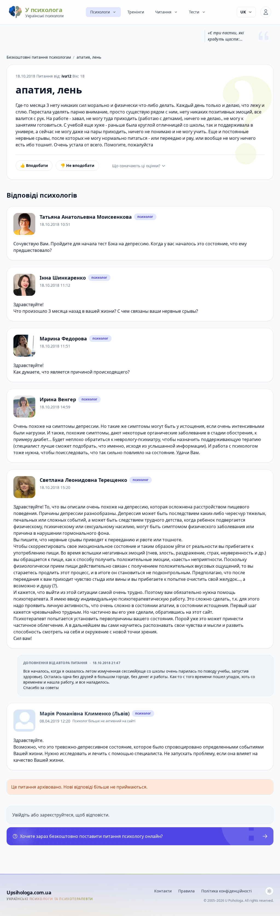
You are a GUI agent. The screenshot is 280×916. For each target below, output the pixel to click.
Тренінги (135, 12)
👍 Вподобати (34, 165)
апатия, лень (89, 57)
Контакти (163, 891)
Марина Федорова (63, 338)
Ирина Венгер (58, 399)
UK (243, 12)
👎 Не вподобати (77, 165)
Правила (186, 891)
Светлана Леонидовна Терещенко (83, 480)
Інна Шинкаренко (63, 277)
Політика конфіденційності (226, 891)
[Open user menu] (265, 12)
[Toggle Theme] (269, 891)
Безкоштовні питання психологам (39, 57)
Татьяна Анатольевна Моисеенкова (86, 217)
